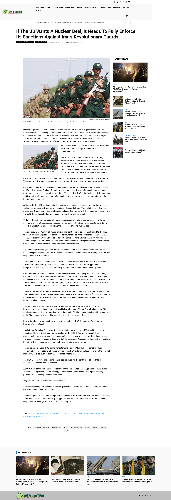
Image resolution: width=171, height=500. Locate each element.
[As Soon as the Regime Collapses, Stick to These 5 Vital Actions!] (118, 101)
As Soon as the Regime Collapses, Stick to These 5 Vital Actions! (135, 101)
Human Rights (22, 42)
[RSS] (123, 1)
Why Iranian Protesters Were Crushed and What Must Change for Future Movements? (75, 22)
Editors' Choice (129, 96)
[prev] (125, 22)
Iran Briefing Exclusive (131, 135)
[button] (127, 16)
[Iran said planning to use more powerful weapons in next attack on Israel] (118, 114)
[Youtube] (129, 1)
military (87, 428)
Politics (127, 109)
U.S (67, 431)
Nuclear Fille (41, 42)
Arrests (115, 84)
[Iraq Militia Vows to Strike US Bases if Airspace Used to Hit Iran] (118, 139)
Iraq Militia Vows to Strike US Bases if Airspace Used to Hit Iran (136, 139)
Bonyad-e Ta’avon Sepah (41, 428)
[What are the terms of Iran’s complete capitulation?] (118, 152)
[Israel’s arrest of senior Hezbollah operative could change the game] (118, 127)
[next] (129, 22)
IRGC (32, 42)
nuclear (94, 428)
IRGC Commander (76, 428)
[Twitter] (126, 1)
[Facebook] (114, 1)
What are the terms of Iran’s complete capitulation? (135, 151)
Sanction (103, 428)
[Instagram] (117, 1)
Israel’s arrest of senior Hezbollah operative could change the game (135, 126)
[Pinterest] (120, 1)
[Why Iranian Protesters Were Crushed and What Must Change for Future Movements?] (130, 72)
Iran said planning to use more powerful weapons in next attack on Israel (135, 114)
